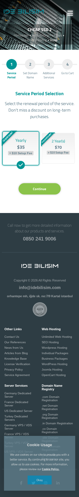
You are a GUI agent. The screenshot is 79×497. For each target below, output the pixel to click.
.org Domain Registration (50, 416)
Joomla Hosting (52, 369)
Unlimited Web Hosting (57, 336)
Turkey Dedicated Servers (16, 418)
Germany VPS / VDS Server (18, 426)
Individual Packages (55, 353)
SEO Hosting (50, 342)
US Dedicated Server (18, 411)
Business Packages (55, 358)
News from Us (13, 347)
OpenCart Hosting (54, 375)
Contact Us (11, 336)
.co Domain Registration (50, 430)
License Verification (17, 364)
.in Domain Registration (57, 423)
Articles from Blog (16, 353)
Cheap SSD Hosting (34, 40)
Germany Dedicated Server (17, 395)
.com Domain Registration (50, 398)
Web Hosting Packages (47, 35)
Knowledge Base (15, 358)
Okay (39, 480)
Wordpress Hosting (54, 347)
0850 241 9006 (39, 239)
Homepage (21, 35)
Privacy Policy (13, 369)
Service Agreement (17, 375)
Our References (15, 342)
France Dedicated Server (16, 403)
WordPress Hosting (54, 364)
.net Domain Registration (50, 407)
